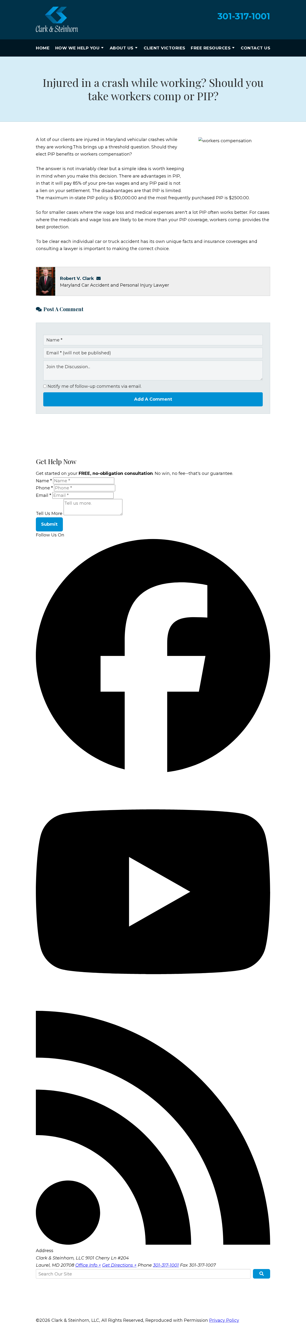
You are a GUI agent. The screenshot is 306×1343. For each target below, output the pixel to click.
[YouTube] (153, 1007)
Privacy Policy (224, 1320)
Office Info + (88, 1265)
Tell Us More (49, 513)
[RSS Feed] (153, 1243)
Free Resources (210, 48)
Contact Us (255, 48)
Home (42, 48)
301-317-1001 (244, 16)
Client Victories (164, 48)
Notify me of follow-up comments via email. (94, 386)
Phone (44, 488)
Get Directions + (119, 1265)
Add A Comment (153, 399)
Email (43, 495)
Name (44, 480)
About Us (121, 48)
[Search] (261, 1274)
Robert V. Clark (77, 278)
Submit (49, 524)
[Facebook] (153, 771)
